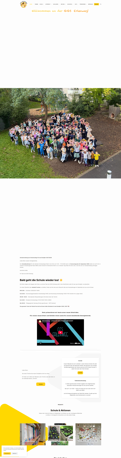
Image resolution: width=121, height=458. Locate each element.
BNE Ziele (63, 4)
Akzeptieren (7, 453)
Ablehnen (14, 453)
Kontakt (96, 4)
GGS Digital (69, 4)
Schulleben (55, 4)
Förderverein (82, 4)
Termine (36, 4)
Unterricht (47, 4)
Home (31, 4)
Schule (41, 4)
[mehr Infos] (33, 434)
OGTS (76, 4)
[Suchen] (100, 4)
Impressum (90, 4)
